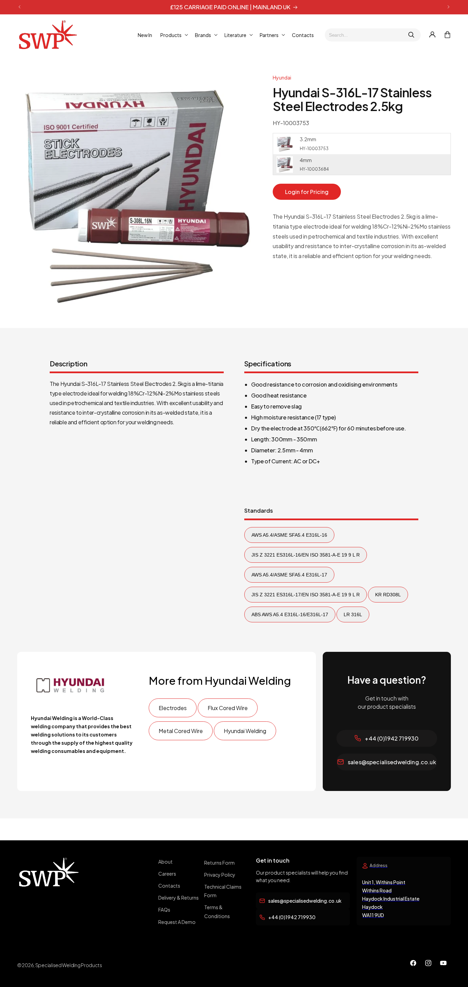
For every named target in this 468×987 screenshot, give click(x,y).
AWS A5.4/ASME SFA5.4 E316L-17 (289, 574)
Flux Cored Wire (228, 707)
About (165, 861)
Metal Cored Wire (181, 730)
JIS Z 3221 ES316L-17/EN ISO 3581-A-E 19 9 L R (305, 594)
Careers (167, 873)
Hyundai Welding (245, 730)
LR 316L (353, 614)
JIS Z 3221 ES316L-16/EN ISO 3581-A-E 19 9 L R (305, 555)
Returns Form (219, 863)
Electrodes (173, 707)
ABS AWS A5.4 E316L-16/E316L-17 (289, 614)
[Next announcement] (448, 6)
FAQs (164, 910)
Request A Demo (177, 922)
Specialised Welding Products (68, 965)
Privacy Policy (219, 875)
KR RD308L (388, 594)
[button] (173, 34)
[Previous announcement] (19, 6)
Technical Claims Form (223, 891)
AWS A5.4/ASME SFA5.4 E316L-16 (289, 535)
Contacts (169, 885)
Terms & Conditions (217, 911)
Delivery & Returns (178, 898)
